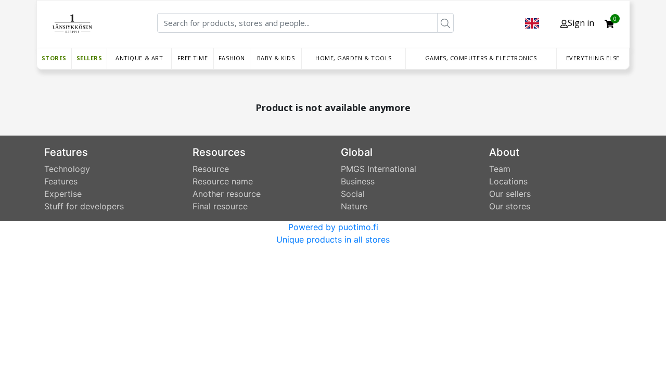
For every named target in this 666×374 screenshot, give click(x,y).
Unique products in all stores (333, 239)
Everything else (593, 58)
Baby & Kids (276, 58)
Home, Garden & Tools (353, 58)
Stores (54, 58)
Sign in (581, 23)
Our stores (509, 206)
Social (353, 194)
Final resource (220, 206)
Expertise (63, 194)
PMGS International (378, 169)
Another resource (227, 194)
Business (358, 181)
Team (499, 169)
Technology (67, 169)
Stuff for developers (84, 206)
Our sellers (510, 194)
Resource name (223, 181)
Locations (508, 181)
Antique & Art (139, 58)
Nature (354, 206)
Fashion (232, 58)
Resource (211, 169)
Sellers (89, 58)
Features (61, 181)
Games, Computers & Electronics (481, 58)
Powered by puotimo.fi (333, 227)
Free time (192, 58)
